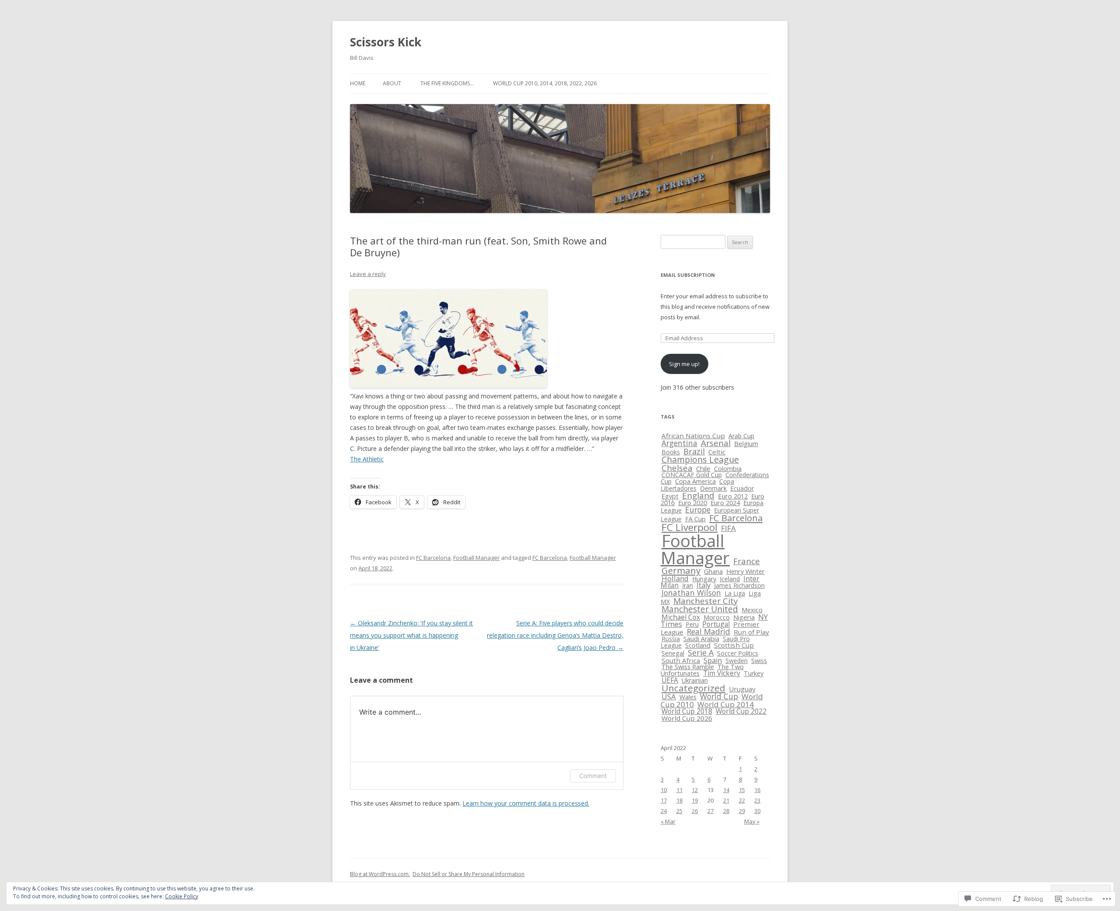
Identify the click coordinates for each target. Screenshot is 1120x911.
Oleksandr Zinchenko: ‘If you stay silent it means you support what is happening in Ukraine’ (411, 635)
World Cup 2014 (725, 704)
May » (752, 821)
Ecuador (742, 488)
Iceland (730, 579)
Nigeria (744, 617)
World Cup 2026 (687, 718)
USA (669, 696)
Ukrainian (695, 680)
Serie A (701, 652)
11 (679, 790)
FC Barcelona (433, 558)
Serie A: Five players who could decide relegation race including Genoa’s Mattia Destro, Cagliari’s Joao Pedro (555, 635)
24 (664, 811)
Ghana (713, 571)
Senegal (673, 653)
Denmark (713, 488)
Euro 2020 (692, 503)
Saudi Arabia (701, 639)
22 (742, 800)
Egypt (670, 496)
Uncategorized (693, 688)
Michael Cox (681, 617)
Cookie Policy (181, 896)
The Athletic (367, 459)
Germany (681, 570)
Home (357, 83)
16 (757, 790)
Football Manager (476, 558)
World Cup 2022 (741, 711)
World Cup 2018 (687, 711)
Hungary (704, 579)
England (698, 495)
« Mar (668, 821)
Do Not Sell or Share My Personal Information (469, 874)
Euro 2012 (733, 496)
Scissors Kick (385, 42)
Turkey (753, 673)
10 (664, 790)
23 (757, 800)
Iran (687, 585)
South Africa (681, 660)
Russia (671, 639)
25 (679, 811)
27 (710, 811)
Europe (697, 509)
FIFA (728, 528)
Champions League (700, 459)
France (746, 560)
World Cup (719, 696)
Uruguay (742, 688)
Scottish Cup (734, 645)
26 (695, 811)
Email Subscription (688, 275)
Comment (593, 775)
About (392, 83)
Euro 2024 (725, 503)
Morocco (717, 617)
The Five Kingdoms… (447, 83)
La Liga (734, 593)
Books (671, 452)
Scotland (697, 645)
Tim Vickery (721, 673)
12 (695, 790)
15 (742, 790)
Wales (687, 697)
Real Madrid (708, 631)
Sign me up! (684, 364)
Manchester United (700, 609)
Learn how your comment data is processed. (525, 803)
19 (695, 800)
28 (726, 811)
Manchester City (705, 601)
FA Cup (695, 519)
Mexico (752, 609)
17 (664, 800)
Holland (675, 578)
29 (742, 811)
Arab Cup (741, 436)
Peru (692, 624)
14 (726, 790)
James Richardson (739, 585)
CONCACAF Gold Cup (692, 475)
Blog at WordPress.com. (380, 874)
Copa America (695, 481)
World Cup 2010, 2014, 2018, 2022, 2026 (545, 83)
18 (679, 800)
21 (726, 800)
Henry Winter (745, 571)
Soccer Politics (737, 653)
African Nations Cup (693, 435)
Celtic (716, 451)
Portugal (716, 624)
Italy (703, 585)
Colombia (728, 468)
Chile (703, 468)
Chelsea (677, 467)
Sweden (736, 660)
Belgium (746, 443)
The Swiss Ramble (688, 667)
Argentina (679, 443)
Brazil (694, 451)
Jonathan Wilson (691, 592)
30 (757, 811)
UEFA (670, 680)
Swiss (759, 660)
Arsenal (716, 443)
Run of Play (751, 632)
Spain (713, 660)
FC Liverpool (690, 527)
